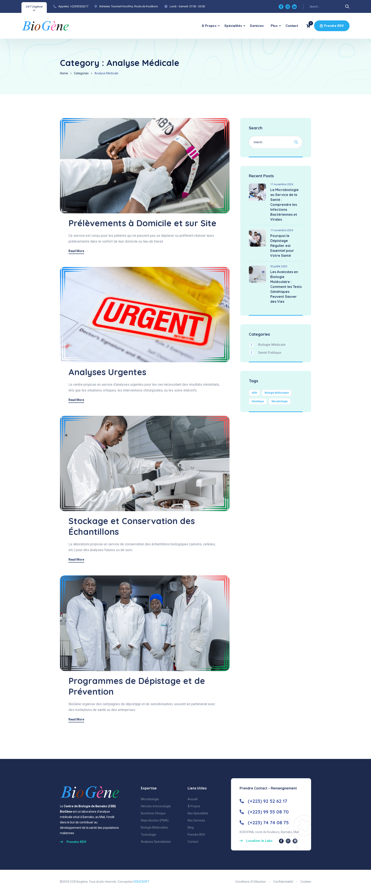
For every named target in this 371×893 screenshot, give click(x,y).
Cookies (305, 881)
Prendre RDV (334, 26)
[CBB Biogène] (45, 25)
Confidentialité (283, 881)
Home (64, 73)
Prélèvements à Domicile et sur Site (142, 223)
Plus (274, 26)
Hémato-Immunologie (156, 806)
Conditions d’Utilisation (250, 881)
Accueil (193, 799)
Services (257, 26)
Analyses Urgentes (107, 372)
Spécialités (233, 26)
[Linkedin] (294, 6)
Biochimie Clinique (153, 813)
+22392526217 (79, 6)
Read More (76, 251)
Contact (292, 26)
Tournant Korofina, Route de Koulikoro (134, 6)
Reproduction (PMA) (155, 820)
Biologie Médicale (268, 345)
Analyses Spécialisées (156, 841)
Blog (191, 827)
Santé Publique (266, 353)
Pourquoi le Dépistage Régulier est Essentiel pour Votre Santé (282, 246)
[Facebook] (281, 6)
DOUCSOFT (141, 881)
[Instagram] (287, 6)
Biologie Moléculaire (277, 392)
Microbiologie (280, 401)
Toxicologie (148, 834)
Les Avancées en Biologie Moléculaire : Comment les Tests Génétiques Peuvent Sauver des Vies (286, 287)
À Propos (209, 26)
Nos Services (196, 820)
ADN (254, 392)
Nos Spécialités (198, 813)
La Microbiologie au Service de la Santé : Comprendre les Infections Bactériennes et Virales (284, 205)
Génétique (258, 401)
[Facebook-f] (281, 841)
